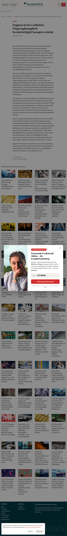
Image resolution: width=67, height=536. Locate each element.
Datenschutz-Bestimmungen (32, 527)
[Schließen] (60, 248)
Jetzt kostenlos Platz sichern (45, 282)
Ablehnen (30, 531)
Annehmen (39, 531)
